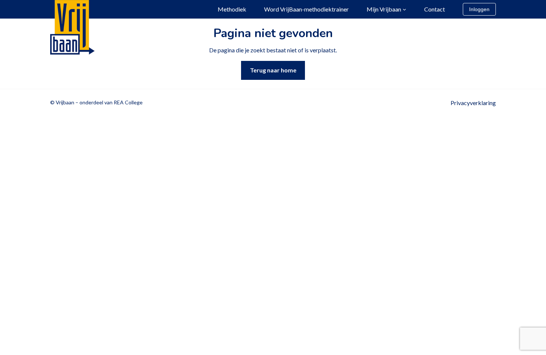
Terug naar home (273, 70)
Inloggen (479, 9)
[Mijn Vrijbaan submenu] (404, 9)
